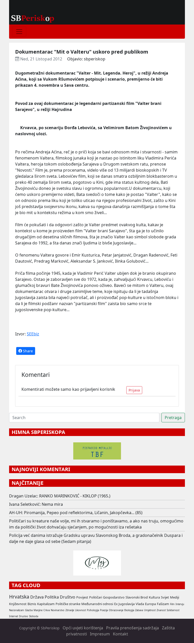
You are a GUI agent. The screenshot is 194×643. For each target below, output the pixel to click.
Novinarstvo (57, 610)
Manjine (38, 610)
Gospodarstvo (114, 597)
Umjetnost (150, 610)
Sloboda (33, 616)
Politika (52, 597)
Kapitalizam (46, 604)
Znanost (161, 610)
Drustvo (23, 616)
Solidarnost (173, 610)
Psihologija (93, 610)
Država (37, 597)
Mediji (174, 597)
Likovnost (80, 610)
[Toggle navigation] (19, 32)
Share (27, 351)
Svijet (165, 597)
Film (172, 604)
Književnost (18, 604)
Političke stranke (68, 604)
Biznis (32, 604)
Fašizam (163, 604)
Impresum (100, 634)
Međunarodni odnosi (97, 604)
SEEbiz (33, 334)
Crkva (46, 610)
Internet (13, 616)
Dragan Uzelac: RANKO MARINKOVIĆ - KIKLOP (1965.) (59, 496)
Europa (150, 604)
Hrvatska (19, 596)
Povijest (82, 597)
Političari (95, 597)
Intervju (180, 604)
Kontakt (120, 634)
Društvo (67, 597)
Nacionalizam (16, 610)
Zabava (139, 610)
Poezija (104, 610)
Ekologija (129, 610)
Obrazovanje (116, 610)
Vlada (140, 604)
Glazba (29, 610)
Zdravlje (69, 610)
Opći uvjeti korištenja (83, 628)
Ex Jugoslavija (124, 604)
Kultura (154, 597)
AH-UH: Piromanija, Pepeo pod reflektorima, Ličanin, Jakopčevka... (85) (75, 512)
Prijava (134, 390)
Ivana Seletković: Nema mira (36, 504)
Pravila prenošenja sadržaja (132, 628)
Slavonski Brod (137, 597)
